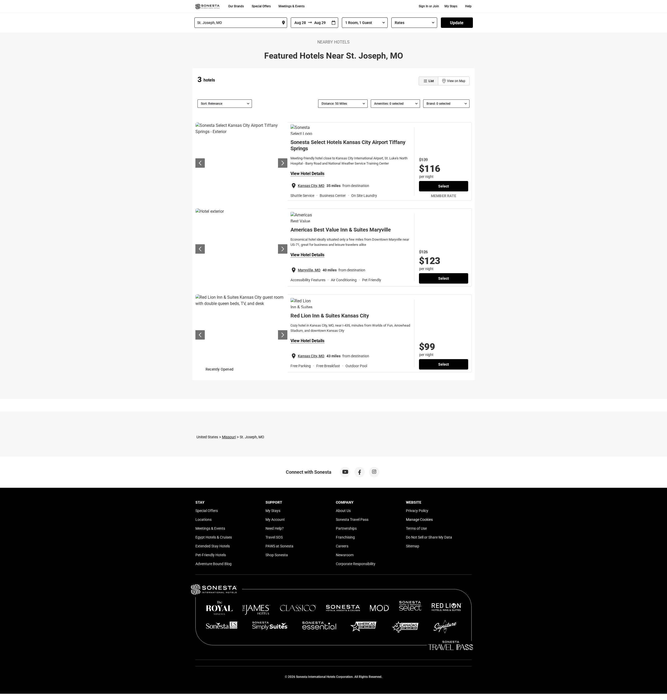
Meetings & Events (292, 6)
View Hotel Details (307, 173)
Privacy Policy (417, 511)
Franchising (345, 537)
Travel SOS (274, 537)
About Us (343, 511)
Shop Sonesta (276, 555)
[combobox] (240, 22)
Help (468, 6)
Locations (203, 519)
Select (443, 186)
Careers (342, 546)
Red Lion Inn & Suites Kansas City (330, 315)
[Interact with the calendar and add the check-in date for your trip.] (333, 22)
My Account (275, 519)
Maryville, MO (309, 270)
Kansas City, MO (311, 186)
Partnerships (346, 528)
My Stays (450, 6)
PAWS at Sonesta (279, 546)
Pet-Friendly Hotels (210, 555)
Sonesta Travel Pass (352, 519)
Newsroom (345, 555)
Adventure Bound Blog (213, 564)
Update (457, 22)
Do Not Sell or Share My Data (429, 537)
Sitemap (412, 546)
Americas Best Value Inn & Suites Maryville (341, 230)
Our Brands (236, 6)
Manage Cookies (419, 519)
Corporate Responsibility (355, 564)
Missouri (229, 437)
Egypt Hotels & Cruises (213, 537)
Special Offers (261, 6)
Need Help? (274, 528)
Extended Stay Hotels (212, 546)
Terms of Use (416, 528)
